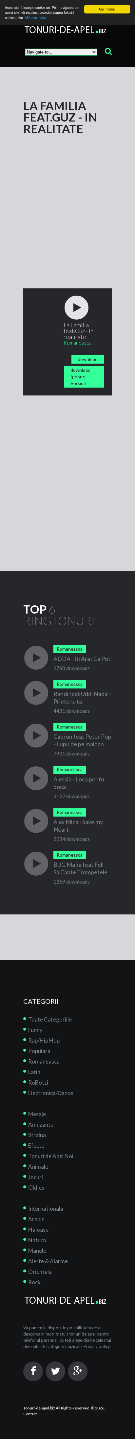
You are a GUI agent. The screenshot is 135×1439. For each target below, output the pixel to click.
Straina (37, 1135)
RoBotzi (38, 1082)
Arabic (36, 1219)
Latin (34, 1071)
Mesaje (37, 1114)
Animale (38, 1166)
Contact (30, 1413)
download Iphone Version (80, 376)
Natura (37, 1240)
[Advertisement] (67, 202)
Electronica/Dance (50, 1093)
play (76, 307)
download (88, 359)
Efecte (36, 1145)
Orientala (40, 1271)
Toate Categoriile (50, 1019)
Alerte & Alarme (48, 1261)
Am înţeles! (107, 9)
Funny (35, 1029)
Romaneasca (44, 1061)
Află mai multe (35, 17)
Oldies (36, 1187)
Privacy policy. (97, 1346)
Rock (34, 1282)
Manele (37, 1250)
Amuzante (40, 1124)
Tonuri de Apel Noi (50, 1156)
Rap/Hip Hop (44, 1040)
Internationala (45, 1208)
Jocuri (35, 1177)
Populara (39, 1050)
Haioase (38, 1229)
